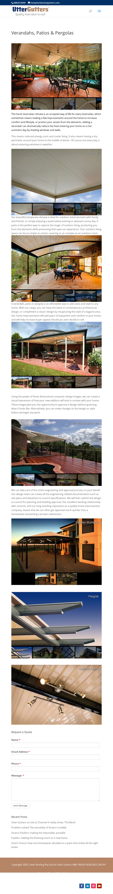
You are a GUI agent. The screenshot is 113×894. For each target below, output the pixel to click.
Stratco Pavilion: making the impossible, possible (38, 832)
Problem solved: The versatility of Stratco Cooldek (38, 827)
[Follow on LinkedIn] (87, 886)
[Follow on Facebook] (81, 886)
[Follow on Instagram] (93, 886)
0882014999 (19, 2)
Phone (16, 763)
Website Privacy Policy (50, 877)
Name (15, 740)
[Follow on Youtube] (99, 886)
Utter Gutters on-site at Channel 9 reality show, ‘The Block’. (43, 822)
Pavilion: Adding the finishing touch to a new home (39, 838)
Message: (17, 775)
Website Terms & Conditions (54, 873)
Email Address (20, 751)
